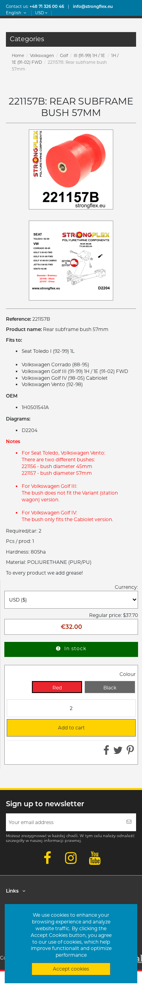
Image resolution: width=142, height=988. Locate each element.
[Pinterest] (130, 752)
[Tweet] (118, 752)
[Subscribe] (129, 822)
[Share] (106, 752)
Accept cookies (71, 969)
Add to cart (49, 728)
